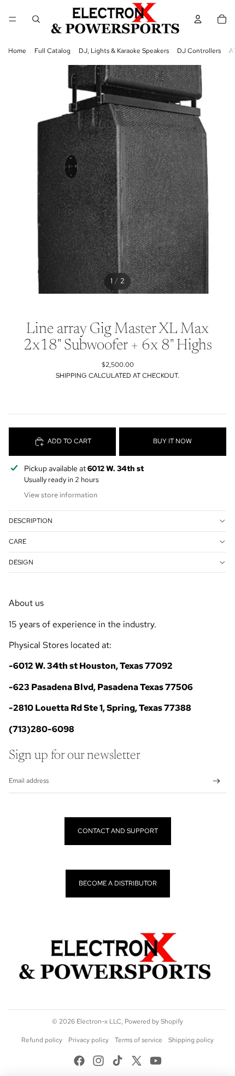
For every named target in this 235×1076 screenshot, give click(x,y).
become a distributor (118, 883)
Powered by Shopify (154, 1021)
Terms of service (138, 1040)
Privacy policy (88, 1040)
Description (30, 520)
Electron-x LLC (99, 1021)
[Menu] (12, 19)
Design (21, 562)
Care (17, 541)
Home (17, 50)
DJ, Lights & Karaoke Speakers (124, 50)
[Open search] (36, 19)
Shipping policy (191, 1040)
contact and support (118, 831)
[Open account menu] (198, 19)
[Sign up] (216, 781)
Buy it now (172, 441)
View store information (60, 495)
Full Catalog (52, 50)
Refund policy (41, 1040)
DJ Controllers (199, 50)
